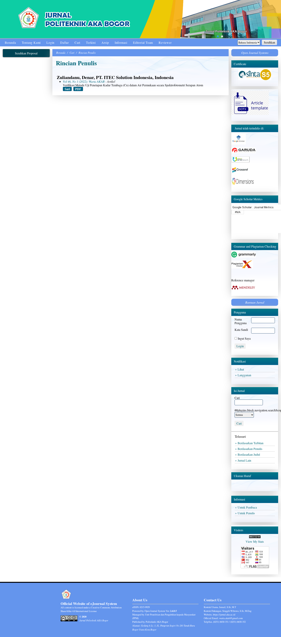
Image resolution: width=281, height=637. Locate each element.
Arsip (105, 42)
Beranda (10, 42)
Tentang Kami (31, 42)
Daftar (64, 42)
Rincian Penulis (87, 52)
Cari (77, 42)
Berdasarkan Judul (249, 454)
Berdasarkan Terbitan (251, 443)
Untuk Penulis (247, 513)
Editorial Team (143, 42)
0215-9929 (145, 607)
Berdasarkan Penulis (250, 449)
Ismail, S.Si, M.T (227, 607)
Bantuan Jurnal (254, 302)
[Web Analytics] (255, 537)
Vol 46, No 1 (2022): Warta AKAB (84, 81)
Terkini (91, 42)
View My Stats (255, 541)
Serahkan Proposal (26, 53)
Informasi (121, 42)
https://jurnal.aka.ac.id (224, 614)
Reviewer (165, 42)
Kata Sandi (241, 330)
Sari (67, 88)
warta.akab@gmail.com (231, 618)
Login (50, 42)
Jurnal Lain (245, 460)
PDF (78, 88)
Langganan (245, 375)
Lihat (241, 369)
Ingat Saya (244, 338)
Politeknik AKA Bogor (157, 621)
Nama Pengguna (241, 321)
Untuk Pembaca (248, 507)
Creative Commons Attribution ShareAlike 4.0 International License (91, 609)
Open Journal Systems (254, 53)
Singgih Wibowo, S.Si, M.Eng (236, 611)
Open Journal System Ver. (161, 611)
